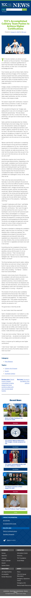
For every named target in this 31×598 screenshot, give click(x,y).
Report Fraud (13, 591)
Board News (15, 423)
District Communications (10, 531)
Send (8, 540)
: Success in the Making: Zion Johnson (23, 381)
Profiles (15, 512)
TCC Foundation (21, 558)
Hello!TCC (4, 555)
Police (18, 572)
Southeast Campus (10, 373)
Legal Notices (6, 591)
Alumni (4, 563)
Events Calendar (6, 560)
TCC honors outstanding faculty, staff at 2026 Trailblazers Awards (15, 465)
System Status (6, 565)
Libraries (4, 558)
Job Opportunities (7, 572)
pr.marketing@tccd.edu (9, 524)
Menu (4, 9)
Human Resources (7, 577)
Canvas (4, 553)
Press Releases (9, 361)
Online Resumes (19, 591)
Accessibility (5, 574)
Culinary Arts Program (11, 368)
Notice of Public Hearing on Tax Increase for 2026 (14, 418)
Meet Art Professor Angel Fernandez (15, 509)
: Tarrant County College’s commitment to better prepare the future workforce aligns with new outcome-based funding (8, 385)
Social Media (20, 560)
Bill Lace (24, 32)
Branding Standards (8, 534)
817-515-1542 (6, 520)
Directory (19, 555)
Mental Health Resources (24, 585)
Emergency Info (21, 583)
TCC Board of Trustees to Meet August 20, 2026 (13, 487)
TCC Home (4, 11)
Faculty (7, 371)
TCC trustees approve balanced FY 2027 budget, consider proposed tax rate (15, 442)
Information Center (22, 553)
